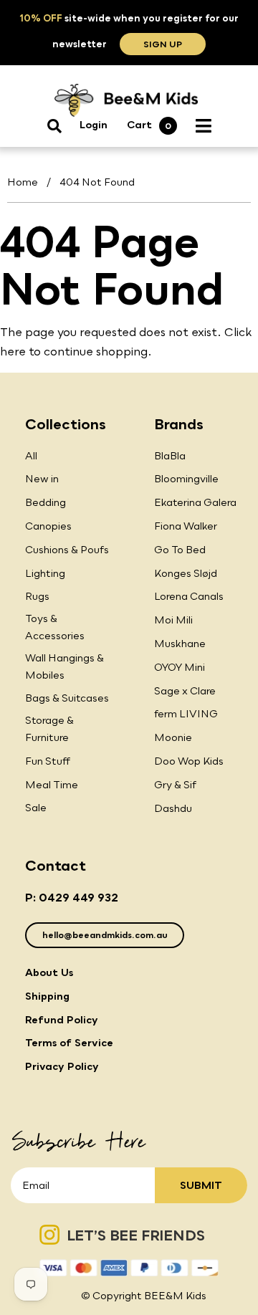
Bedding (45, 502)
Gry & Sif (175, 784)
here (13, 351)
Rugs (37, 596)
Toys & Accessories (55, 626)
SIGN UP (162, 44)
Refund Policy (61, 1019)
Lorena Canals (189, 596)
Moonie (173, 737)
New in (42, 478)
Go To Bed (180, 549)
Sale (36, 807)
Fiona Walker (185, 526)
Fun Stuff (47, 761)
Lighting (45, 573)
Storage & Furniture (49, 728)
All (31, 455)
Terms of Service (69, 1042)
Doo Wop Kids (189, 761)
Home (22, 182)
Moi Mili (173, 619)
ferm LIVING (186, 713)
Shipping (47, 996)
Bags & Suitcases (67, 698)
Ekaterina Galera (195, 502)
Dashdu (173, 808)
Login (94, 124)
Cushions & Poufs (67, 549)
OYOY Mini (179, 667)
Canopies (48, 526)
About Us (49, 972)
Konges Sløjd (185, 573)
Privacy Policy (62, 1066)
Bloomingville (186, 478)
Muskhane (180, 643)
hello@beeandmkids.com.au (105, 934)
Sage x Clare (185, 690)
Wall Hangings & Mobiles (64, 666)
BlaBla (170, 455)
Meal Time (51, 784)
